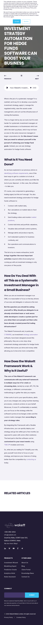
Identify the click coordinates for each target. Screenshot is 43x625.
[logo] (15, 525)
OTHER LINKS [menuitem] (26, 558)
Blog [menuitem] (23, 566)
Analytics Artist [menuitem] (9, 573)
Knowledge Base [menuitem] (28, 573)
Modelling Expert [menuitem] (10, 566)
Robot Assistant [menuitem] (10, 577)
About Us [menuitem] (25, 562)
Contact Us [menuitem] (26, 577)
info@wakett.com (10, 535)
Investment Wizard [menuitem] (11, 562)
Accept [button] (17, 21)
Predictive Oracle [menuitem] (10, 569)
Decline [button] (26, 21)
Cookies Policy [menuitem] (21, 617)
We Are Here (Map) (11, 543)
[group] (21, 88)
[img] (31, 88)
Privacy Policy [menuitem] (8, 617)
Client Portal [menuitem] (26, 569)
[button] (7, 88)
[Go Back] (21, 76)
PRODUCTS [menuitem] (8, 558)
